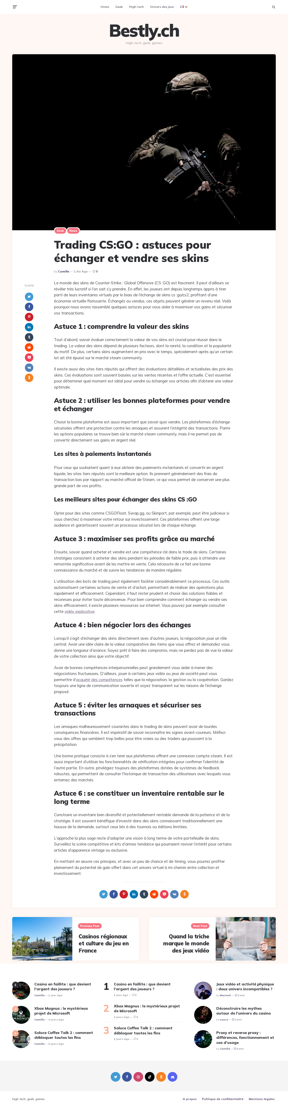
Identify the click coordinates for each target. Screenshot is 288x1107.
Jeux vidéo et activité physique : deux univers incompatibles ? (245, 986)
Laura (224, 1019)
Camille (63, 271)
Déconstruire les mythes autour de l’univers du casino (243, 1011)
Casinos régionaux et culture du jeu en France (104, 943)
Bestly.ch (144, 30)
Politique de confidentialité (223, 1099)
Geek (119, 7)
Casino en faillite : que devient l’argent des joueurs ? (62, 986)
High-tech (136, 7)
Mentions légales (262, 1099)
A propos (190, 1099)
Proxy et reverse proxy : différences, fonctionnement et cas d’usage (245, 1037)
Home (105, 7)
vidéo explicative (79, 611)
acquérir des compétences (99, 679)
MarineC (225, 995)
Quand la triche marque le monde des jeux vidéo (186, 943)
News (73, 230)
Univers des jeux (162, 7)
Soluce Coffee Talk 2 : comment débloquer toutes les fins (63, 1035)
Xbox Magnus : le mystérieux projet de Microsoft (61, 1011)
